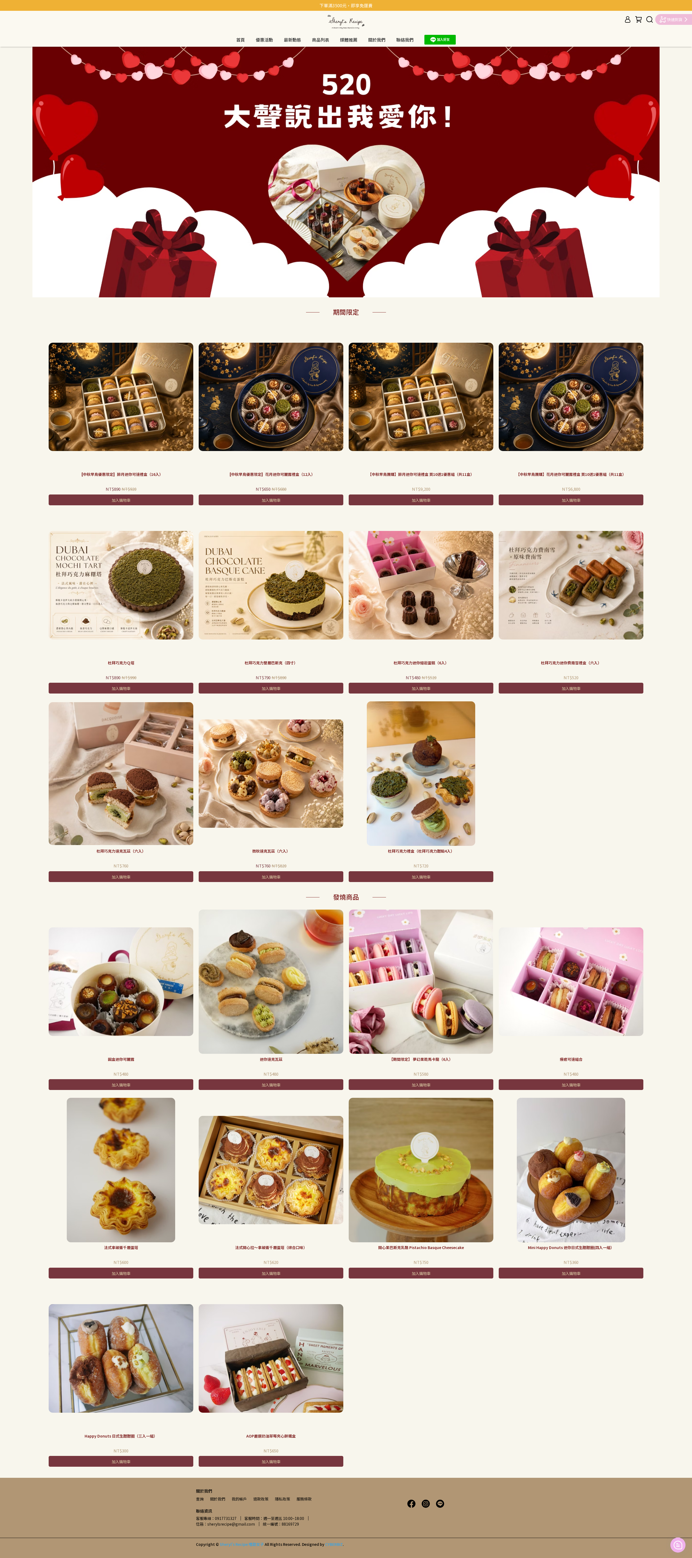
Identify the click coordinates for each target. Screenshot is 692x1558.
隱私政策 (282, 1499)
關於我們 (376, 40)
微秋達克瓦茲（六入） (271, 851)
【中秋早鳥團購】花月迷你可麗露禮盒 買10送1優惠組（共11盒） (571, 474)
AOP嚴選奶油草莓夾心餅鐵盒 (271, 1436)
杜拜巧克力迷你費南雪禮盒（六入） (571, 662)
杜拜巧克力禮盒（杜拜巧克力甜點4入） (421, 851)
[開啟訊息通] (678, 1545)
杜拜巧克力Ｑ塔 (121, 662)
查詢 (200, 1499)
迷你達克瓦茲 (271, 1059)
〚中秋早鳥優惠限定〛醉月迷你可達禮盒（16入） (121, 474)
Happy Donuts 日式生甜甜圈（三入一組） (121, 1436)
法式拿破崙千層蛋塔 (121, 1247)
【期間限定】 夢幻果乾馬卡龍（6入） (421, 1059)
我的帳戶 (239, 1499)
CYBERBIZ (334, 1544)
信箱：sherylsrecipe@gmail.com (225, 1524)
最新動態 (292, 40)
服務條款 (304, 1499)
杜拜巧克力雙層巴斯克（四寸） (271, 662)
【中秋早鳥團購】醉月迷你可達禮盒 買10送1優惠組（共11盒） (421, 474)
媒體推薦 (348, 40)
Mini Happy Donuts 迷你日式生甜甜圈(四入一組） (571, 1247)
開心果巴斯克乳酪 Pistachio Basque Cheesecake (421, 1247)
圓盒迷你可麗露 (121, 1059)
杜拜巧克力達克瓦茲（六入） (121, 851)
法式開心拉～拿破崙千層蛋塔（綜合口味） (271, 1247)
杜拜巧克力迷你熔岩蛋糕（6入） (421, 662)
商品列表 (320, 40)
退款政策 (260, 1499)
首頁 (240, 40)
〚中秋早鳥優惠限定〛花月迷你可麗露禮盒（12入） (271, 474)
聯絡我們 (405, 40)
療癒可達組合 (571, 1059)
